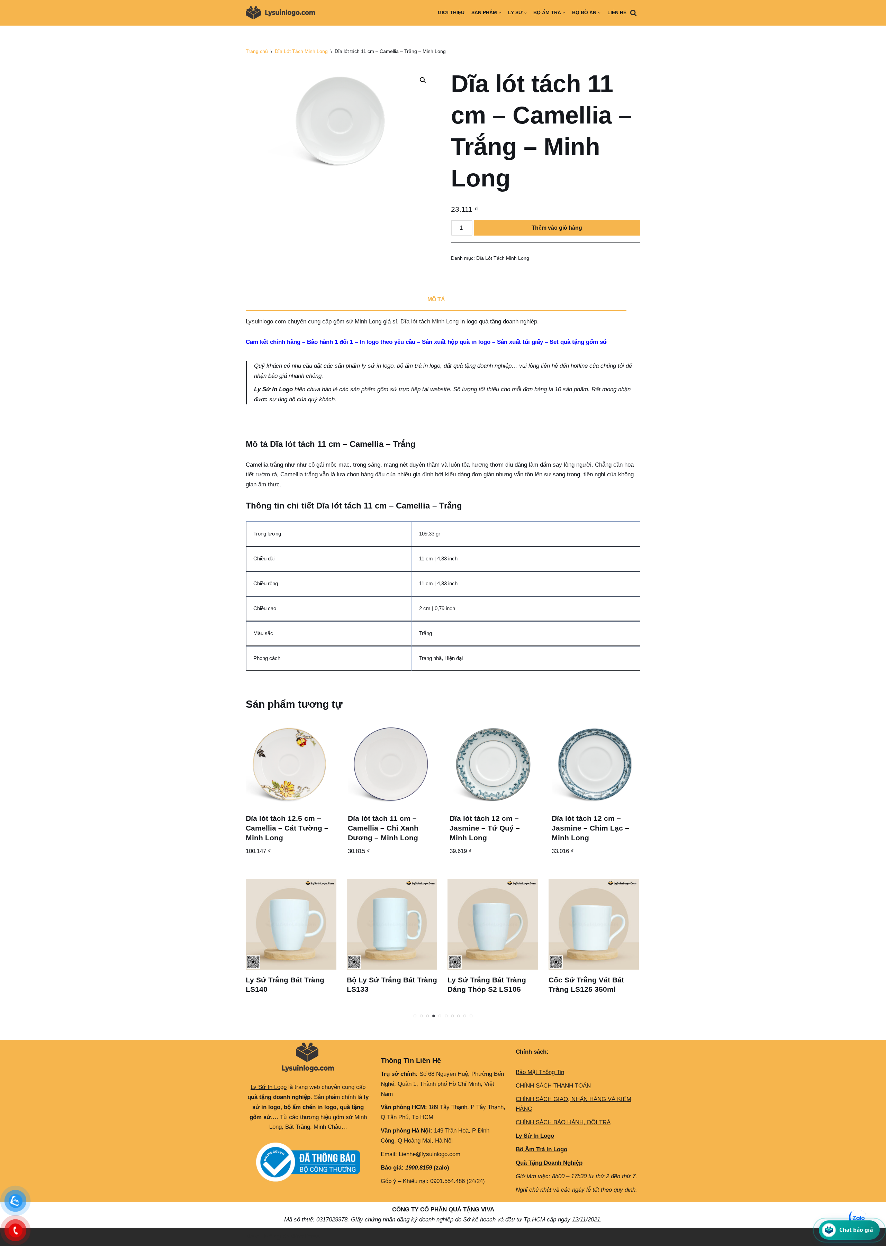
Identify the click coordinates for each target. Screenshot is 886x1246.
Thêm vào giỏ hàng (557, 228)
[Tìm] (633, 12)
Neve (252, 1236)
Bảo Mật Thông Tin (540, 1072)
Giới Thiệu (451, 12)
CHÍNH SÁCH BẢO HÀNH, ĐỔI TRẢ (563, 1122)
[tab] (436, 300)
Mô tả (436, 299)
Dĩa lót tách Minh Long (429, 321)
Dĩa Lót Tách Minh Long (301, 51)
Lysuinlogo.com (266, 321)
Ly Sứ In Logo (269, 1087)
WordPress (305, 1236)
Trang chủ (257, 51)
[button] (423, 80)
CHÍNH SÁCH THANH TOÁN (553, 1085)
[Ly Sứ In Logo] (282, 12)
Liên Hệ (616, 12)
